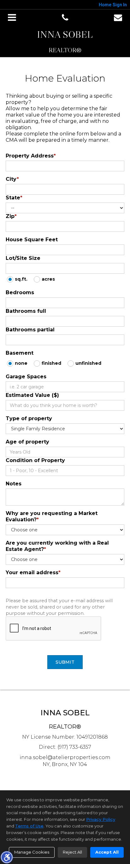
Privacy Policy (100, 819)
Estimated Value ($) (32, 395)
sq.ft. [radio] (21, 279)
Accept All (107, 852)
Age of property (27, 442)
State (14, 198)
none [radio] (21, 363)
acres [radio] (48, 279)
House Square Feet (32, 240)
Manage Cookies (31, 852)
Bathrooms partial (30, 330)
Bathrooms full (26, 311)
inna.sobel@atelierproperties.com (65, 757)
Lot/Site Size (23, 258)
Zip (11, 216)
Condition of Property (35, 460)
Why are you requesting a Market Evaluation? (52, 516)
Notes (13, 484)
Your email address (33, 572)
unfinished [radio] (88, 363)
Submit (65, 662)
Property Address (31, 156)
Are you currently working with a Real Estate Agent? (57, 546)
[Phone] (65, 17)
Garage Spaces (26, 377)
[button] (6, 857)
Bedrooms (20, 292)
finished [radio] (51, 363)
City (12, 179)
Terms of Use (29, 825)
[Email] (118, 17)
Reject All (72, 852)
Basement (19, 353)
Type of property (29, 418)
